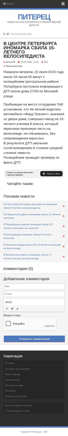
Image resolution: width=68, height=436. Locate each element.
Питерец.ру (36, 432)
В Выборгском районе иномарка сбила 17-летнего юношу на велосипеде (27, 256)
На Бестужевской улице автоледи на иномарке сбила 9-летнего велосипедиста (30, 206)
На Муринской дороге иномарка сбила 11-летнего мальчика (32, 216)
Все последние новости (18, 405)
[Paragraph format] (12, 308)
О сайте (9, 363)
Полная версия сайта (21, 34)
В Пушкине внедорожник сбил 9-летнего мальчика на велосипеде (32, 246)
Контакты (10, 390)
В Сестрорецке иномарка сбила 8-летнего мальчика (27, 236)
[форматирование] (7, 308)
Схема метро (12, 379)
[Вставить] (17, 308)
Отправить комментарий (34, 338)
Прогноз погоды (14, 385)
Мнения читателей (16, 396)
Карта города (12, 374)
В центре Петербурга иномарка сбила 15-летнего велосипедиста (30, 50)
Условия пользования (17, 368)
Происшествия (14, 66)
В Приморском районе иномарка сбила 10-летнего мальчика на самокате (28, 226)
